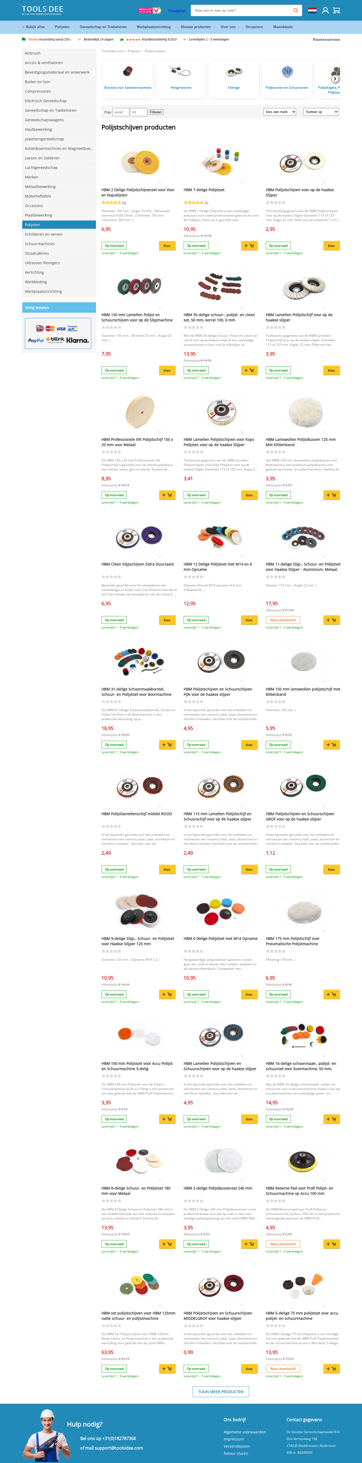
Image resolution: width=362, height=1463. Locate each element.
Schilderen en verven (44, 234)
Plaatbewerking (38, 215)
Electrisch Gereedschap (46, 100)
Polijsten (62, 27)
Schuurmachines (40, 243)
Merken (31, 176)
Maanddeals (283, 27)
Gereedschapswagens (44, 119)
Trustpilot (176, 10)
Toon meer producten (221, 1391)
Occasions (254, 27)
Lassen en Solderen (42, 157)
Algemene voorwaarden (245, 1431)
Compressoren (38, 91)
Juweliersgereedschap (44, 138)
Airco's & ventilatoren (44, 62)
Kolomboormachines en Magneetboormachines (60, 148)
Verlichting (34, 272)
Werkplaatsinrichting (154, 27)
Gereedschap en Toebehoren (103, 27)
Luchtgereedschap (41, 167)
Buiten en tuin (37, 81)
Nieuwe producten (196, 27)
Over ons (228, 27)
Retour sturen (236, 1453)
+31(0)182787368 (119, 1438)
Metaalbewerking (40, 186)
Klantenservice (326, 39)
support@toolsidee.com (119, 1448)
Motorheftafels (38, 196)
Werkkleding (36, 281)
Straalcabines (37, 253)
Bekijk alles (35, 27)
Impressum (234, 1439)
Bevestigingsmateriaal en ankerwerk (57, 72)
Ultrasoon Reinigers (42, 262)
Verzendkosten (237, 1446)
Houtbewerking (38, 129)
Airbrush (33, 53)
